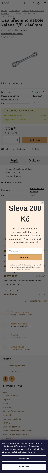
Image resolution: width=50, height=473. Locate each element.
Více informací (28, 452)
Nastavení (24, 458)
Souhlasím (24, 466)
